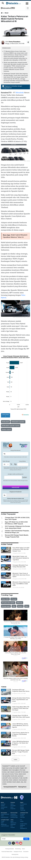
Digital (21, 802)
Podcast (13, 827)
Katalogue (13, 824)
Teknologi (22, 810)
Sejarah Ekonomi (5, 814)
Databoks (22, 825)
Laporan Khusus (5, 826)
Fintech (22, 805)
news (3, 565)
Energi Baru (13, 814)
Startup (22, 807)
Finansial (13, 802)
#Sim (14, 606)
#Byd (26, 606)
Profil (2, 815)
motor (4, 707)
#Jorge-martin (6, 606)
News (12, 821)
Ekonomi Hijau (14, 812)
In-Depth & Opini (5, 819)
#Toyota (13, 599)
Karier (23, 848)
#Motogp (19, 602)
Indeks (15, 759)
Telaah (2, 821)
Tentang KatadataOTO (10, 786)
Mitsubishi (20, 92)
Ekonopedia (4, 812)
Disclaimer (25, 851)
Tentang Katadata (9, 848)
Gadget (22, 808)
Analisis (22, 815)
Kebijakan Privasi (18, 851)
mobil (6, 13)
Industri (3, 805)
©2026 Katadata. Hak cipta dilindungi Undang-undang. (15, 857)
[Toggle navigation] (27, 8)
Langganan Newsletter (8, 835)
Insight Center (23, 823)
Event (21, 827)
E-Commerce (23, 804)
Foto (12, 826)
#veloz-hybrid (6, 429)
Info (21, 819)
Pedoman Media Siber (7, 851)
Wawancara (4, 824)
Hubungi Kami (22, 786)
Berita (2, 802)
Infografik (22, 814)
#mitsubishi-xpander (18, 422)
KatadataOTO (23, 828)
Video (12, 819)
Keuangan (13, 805)
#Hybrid (20, 606)
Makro (12, 804)
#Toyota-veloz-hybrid (8, 602)
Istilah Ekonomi (4, 817)
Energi (2, 808)
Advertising (18, 848)
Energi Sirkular (14, 815)
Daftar (26, 839)
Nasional (3, 804)
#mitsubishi (5, 422)
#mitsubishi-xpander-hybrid (10, 425)
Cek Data (22, 817)
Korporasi (13, 808)
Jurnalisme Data (24, 812)
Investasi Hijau (14, 817)
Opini (2, 822)
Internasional (4, 807)
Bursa (12, 807)
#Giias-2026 (5, 599)
